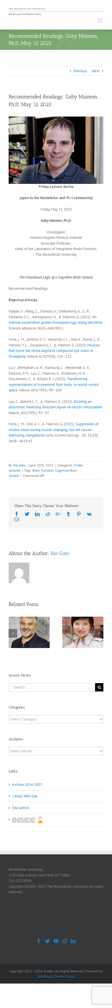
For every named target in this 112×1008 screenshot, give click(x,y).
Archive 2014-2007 (27, 784)
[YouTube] (56, 941)
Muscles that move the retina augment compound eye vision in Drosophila (54, 351)
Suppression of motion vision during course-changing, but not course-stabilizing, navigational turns (54, 430)
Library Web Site (24, 796)
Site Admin (20, 807)
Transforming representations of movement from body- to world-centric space (54, 384)
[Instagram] (64, 941)
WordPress (44, 976)
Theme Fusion (65, 976)
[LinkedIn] (73, 941)
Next (96, 70)
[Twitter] (47, 941)
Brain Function (43, 470)
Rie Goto (19, 465)
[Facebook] (38, 941)
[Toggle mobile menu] (100, 21)
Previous (80, 70)
